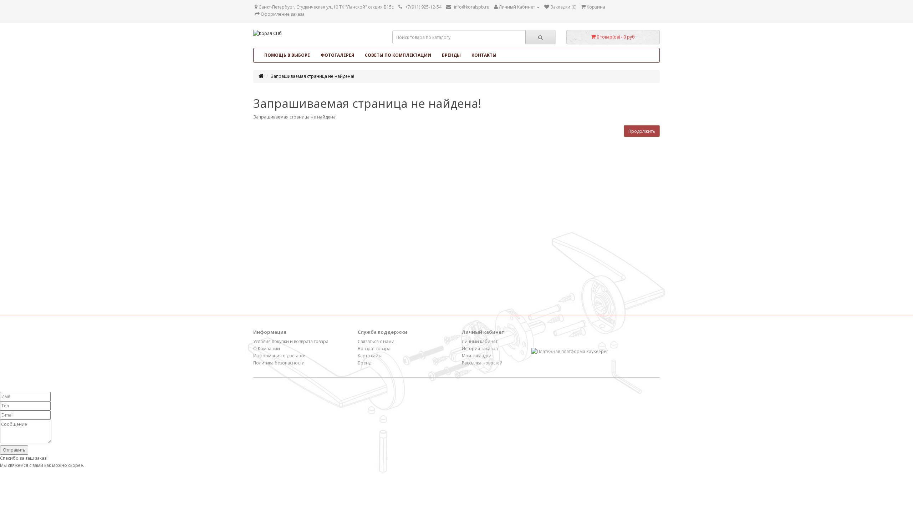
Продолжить (641, 131)
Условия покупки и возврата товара (290, 341)
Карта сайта (370, 356)
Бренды (451, 55)
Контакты (483, 55)
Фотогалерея (337, 55)
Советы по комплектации (398, 55)
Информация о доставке (279, 356)
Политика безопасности (279, 363)
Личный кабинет (480, 341)
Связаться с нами (376, 341)
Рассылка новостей (482, 363)
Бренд (364, 363)
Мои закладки (476, 356)
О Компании (266, 349)
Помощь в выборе (287, 55)
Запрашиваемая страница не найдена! (312, 76)
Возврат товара (374, 349)
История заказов (480, 349)
